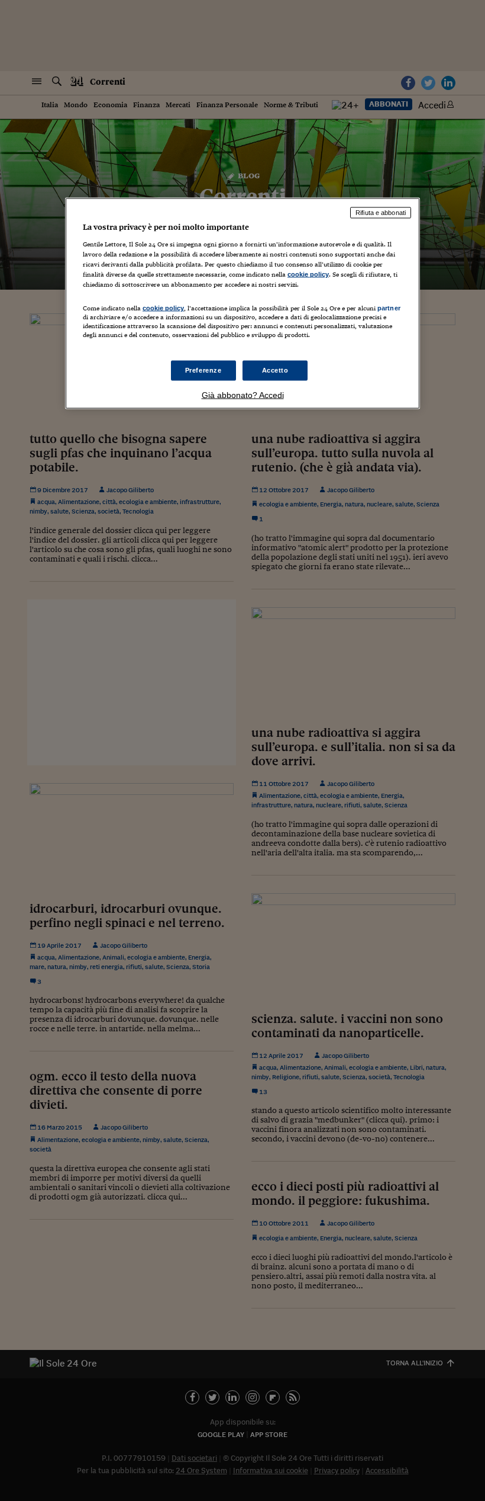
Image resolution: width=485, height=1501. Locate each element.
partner (388, 308)
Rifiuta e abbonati (380, 212)
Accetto (275, 370)
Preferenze (203, 370)
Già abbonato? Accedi (243, 395)
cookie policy (308, 273)
